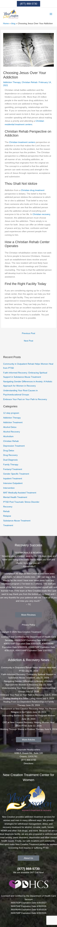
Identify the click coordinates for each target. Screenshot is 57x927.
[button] (28, 4)
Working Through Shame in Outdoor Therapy (22, 729)
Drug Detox (8, 450)
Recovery (7, 507)
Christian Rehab (29, 82)
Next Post (28, 341)
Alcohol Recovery (11, 432)
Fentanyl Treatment (12, 469)
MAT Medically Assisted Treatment (19, 493)
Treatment (8, 525)
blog (13, 23)
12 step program (11, 413)
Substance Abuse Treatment (16, 521)
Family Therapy (10, 464)
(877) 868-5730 (28, 869)
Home (6, 23)
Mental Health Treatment (15, 497)
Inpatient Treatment (12, 478)
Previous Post (28, 333)
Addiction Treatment (12, 422)
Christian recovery (41, 214)
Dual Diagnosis (10, 460)
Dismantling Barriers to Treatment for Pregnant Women (28, 715)
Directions (28, 763)
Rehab (6, 511)
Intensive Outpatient (12, 483)
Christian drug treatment (32, 190)
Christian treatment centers (22, 142)
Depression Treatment (14, 446)
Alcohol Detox (9, 427)
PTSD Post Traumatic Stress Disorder (21, 502)
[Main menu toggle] (51, 14)
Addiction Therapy (12, 82)
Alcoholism (8, 436)
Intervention (9, 488)
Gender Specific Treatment (16, 474)
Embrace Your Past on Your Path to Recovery (25, 399)
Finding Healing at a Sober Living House (22, 698)
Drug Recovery (10, 455)
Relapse (7, 516)
